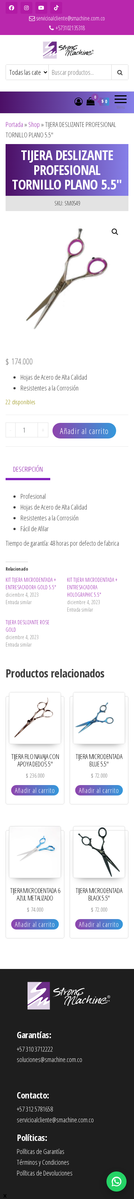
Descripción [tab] (28, 469)
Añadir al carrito (84, 430)
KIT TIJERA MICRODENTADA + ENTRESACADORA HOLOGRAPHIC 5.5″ (92, 587)
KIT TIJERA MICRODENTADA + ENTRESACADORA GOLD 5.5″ (31, 583)
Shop (34, 124)
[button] (115, 232)
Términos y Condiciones (43, 1162)
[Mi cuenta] (78, 101)
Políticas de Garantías (40, 1151)
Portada (14, 124)
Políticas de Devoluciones (45, 1172)
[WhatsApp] (116, 1181)
